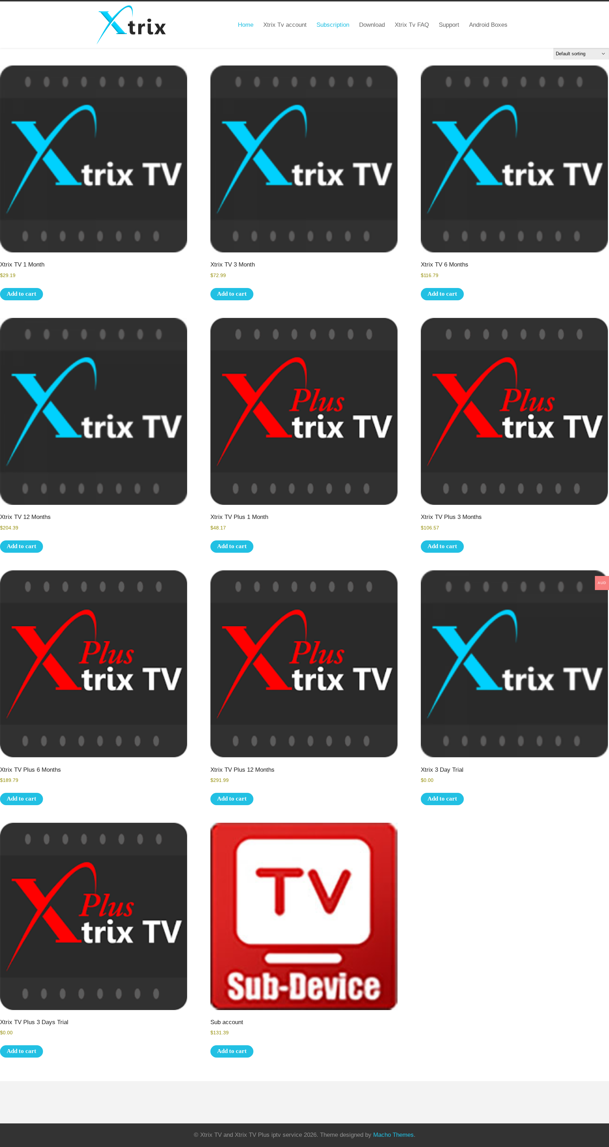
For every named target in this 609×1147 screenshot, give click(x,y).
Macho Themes (393, 1135)
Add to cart (21, 293)
